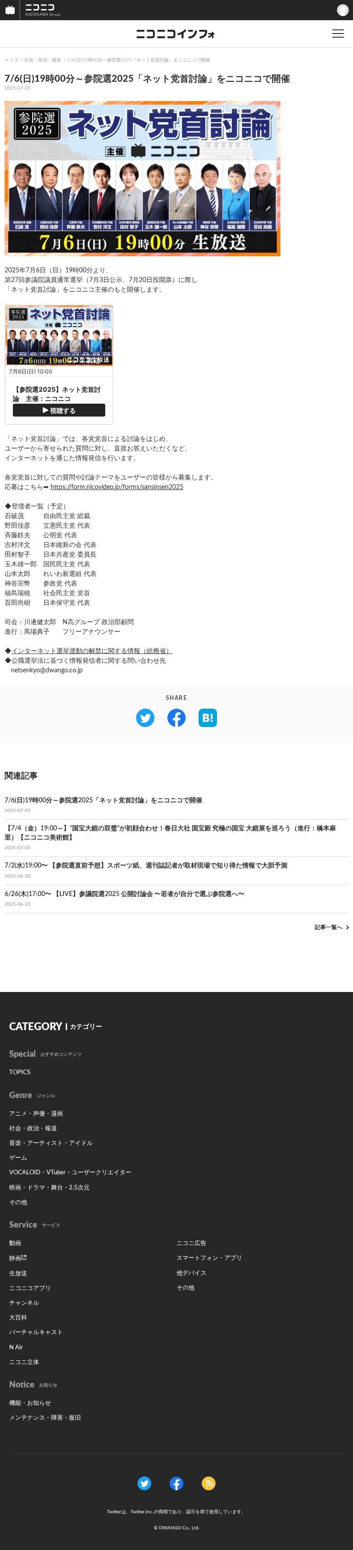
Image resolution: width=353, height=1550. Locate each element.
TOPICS (19, 1073)
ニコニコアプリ (30, 1288)
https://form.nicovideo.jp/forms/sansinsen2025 (117, 487)
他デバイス (191, 1273)
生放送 (18, 1274)
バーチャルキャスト (36, 1333)
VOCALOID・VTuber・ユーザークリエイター (70, 1173)
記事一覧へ (328, 927)
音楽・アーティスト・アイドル (51, 1143)
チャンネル (24, 1303)
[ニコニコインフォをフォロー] (144, 1483)
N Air (16, 1348)
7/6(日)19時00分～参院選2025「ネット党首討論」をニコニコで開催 (138, 60)
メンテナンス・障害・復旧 (45, 1418)
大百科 (18, 1318)
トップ (11, 60)
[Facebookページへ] (176, 1483)
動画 (15, 1243)
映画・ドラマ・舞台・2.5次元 (49, 1188)
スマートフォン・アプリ (209, 1258)
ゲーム (18, 1158)
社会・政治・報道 (42, 60)
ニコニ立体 (24, 1362)
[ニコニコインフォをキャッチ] (209, 1483)
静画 (15, 1259)
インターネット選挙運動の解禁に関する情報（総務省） (91, 651)
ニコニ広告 (191, 1243)
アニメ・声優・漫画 (36, 1114)
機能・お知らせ (30, 1403)
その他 (18, 1203)
